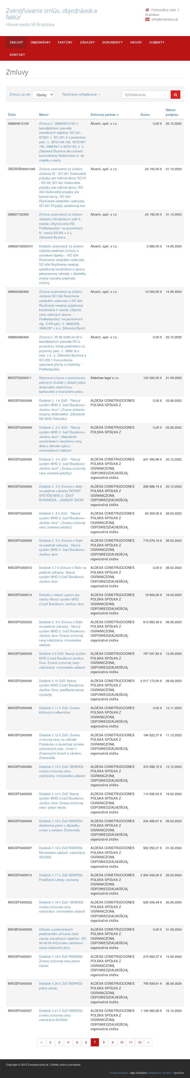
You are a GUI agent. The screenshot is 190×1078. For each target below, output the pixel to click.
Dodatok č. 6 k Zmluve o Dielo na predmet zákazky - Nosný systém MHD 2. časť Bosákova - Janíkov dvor (62, 547)
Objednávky (40, 42)
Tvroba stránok (118, 1073)
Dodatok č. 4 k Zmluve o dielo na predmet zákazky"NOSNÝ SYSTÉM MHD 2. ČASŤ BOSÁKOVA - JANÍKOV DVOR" (61, 493)
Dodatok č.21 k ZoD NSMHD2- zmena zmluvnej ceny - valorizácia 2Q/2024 (61, 1015)
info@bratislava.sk (165, 19)
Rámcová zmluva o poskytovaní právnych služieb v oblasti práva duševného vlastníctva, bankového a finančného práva (62, 384)
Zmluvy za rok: (20, 94)
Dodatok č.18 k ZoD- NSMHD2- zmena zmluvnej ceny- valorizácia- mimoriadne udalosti (62, 907)
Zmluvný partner (104, 114)
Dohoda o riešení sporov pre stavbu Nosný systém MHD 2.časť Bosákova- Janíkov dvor (61, 599)
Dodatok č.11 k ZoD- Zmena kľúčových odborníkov (59, 710)
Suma (145, 114)
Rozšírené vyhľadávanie (79, 94)
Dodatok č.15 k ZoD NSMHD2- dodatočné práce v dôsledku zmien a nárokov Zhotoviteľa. (61, 825)
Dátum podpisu (172, 112)
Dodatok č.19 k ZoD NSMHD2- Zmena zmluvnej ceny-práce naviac (61, 961)
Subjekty (157, 42)
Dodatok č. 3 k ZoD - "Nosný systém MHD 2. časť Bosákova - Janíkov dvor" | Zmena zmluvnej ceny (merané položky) (62, 466)
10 (121, 1042)
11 (130, 1042)
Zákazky (87, 42)
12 (139, 1042)
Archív (136, 42)
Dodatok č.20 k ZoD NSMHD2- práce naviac (61, 985)
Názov (43, 114)
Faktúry (65, 42)
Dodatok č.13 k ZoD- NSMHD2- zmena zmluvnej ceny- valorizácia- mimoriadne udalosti (62, 771)
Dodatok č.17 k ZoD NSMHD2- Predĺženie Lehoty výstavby (61, 877)
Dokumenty (112, 42)
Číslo (12, 114)
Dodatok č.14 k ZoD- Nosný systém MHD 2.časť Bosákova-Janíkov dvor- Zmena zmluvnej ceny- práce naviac (61, 800)
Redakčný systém (160, 1073)
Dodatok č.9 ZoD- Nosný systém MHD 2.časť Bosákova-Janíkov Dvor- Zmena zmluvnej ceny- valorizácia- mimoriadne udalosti (62, 660)
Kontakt (17, 54)
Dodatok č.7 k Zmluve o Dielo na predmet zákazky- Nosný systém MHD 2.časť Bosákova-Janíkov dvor (62, 574)
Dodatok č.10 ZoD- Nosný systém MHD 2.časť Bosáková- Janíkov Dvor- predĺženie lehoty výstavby (61, 687)
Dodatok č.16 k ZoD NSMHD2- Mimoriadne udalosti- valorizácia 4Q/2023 (62, 852)
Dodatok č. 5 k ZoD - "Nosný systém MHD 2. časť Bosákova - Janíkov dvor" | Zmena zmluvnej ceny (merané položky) (62, 520)
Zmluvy (16, 42)
